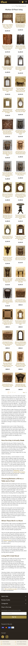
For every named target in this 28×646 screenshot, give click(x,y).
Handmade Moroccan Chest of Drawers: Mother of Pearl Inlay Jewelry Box (20, 300)
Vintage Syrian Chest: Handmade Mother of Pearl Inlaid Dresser (20, 25)
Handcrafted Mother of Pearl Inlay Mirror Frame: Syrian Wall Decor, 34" (7, 237)
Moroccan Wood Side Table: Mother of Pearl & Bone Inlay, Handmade (20, 258)
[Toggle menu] (26, 2)
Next (24, 392)
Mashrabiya (16, 470)
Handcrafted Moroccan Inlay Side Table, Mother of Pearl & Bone (20, 173)
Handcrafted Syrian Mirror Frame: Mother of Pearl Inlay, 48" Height (20, 110)
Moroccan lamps (7, 540)
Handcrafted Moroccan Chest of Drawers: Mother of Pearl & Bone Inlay (7, 385)
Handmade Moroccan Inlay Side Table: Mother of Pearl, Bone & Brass (20, 152)
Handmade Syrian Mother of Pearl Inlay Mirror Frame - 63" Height (7, 68)
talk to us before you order (10, 589)
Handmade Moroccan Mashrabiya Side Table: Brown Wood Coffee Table (20, 385)
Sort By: (13, 6)
